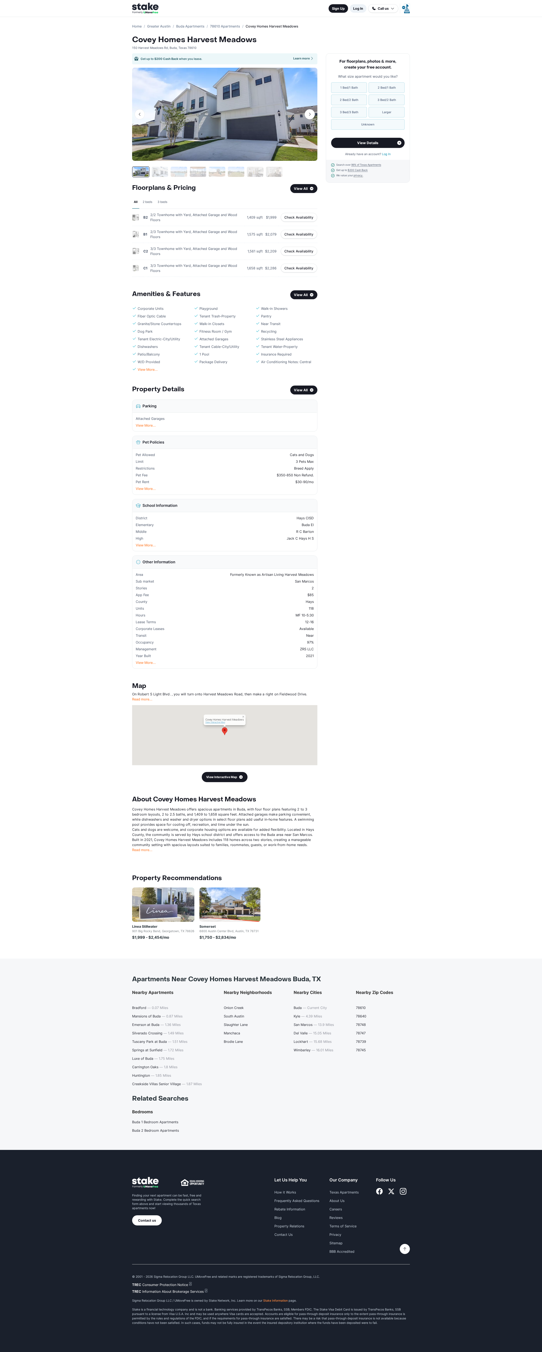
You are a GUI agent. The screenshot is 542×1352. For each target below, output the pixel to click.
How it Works (285, 1192)
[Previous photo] (140, 114)
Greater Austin (159, 26)
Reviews (336, 1218)
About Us (336, 1201)
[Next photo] (310, 114)
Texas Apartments (344, 1192)
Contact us (147, 1220)
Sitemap (336, 1243)
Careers (335, 1209)
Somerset (207, 926)
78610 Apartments (225, 26)
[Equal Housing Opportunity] (192, 1182)
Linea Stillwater (145, 926)
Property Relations (289, 1226)
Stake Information (275, 1300)
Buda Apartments (190, 26)
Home (137, 26)
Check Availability (299, 217)
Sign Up (338, 8)
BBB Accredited (341, 1251)
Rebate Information (289, 1209)
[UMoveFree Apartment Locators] (145, 1182)
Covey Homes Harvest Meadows (194, 40)
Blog (278, 1218)
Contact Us (283, 1234)
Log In (358, 8)
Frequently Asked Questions (296, 1201)
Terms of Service (343, 1226)
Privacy (335, 1234)
